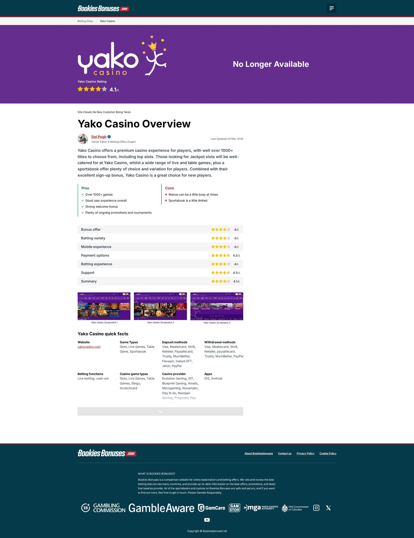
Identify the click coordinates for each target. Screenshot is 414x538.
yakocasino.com (89, 346)
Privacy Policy (305, 453)
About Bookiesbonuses (259, 453)
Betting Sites (85, 21)
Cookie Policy (328, 453)
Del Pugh (99, 137)
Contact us (285, 453)
